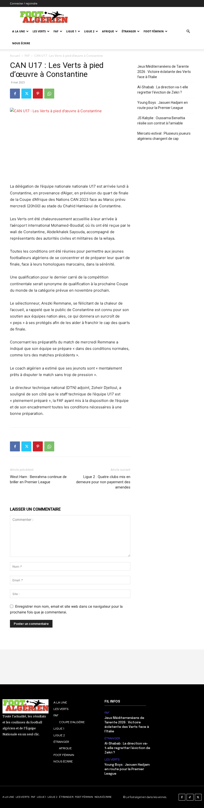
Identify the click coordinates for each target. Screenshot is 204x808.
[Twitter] (26, 94)
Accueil (15, 56)
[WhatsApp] (49, 94)
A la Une (18, 31)
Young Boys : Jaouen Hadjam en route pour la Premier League (162, 105)
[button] (188, 31)
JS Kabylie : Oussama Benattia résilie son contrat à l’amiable (161, 120)
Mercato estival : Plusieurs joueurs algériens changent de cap (164, 136)
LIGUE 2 (89, 31)
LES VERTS (39, 31)
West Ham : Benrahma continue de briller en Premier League (38, 479)
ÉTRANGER (129, 31)
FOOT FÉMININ (154, 31)
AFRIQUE (108, 31)
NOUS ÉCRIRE (21, 43)
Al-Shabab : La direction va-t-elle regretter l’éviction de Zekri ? (162, 89)
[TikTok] (190, 797)
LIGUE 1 (71, 31)
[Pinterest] (38, 94)
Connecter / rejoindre (23, 3)
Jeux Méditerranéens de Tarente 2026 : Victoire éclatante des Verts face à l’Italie (164, 71)
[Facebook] (15, 94)
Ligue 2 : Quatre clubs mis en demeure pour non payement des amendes (103, 482)
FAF (55, 31)
